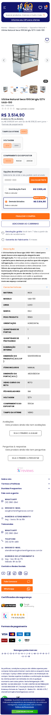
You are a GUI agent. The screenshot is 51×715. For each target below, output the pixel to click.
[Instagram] (20, 573)
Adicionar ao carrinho (25, 223)
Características (12, 287)
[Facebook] (9, 573)
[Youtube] (3, 573)
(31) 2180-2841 (11, 502)
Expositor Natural (37, 27)
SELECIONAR (25, 191)
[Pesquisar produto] (44, 15)
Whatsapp (9, 589)
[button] (47, 60)
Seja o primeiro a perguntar (25, 458)
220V (16, 145)
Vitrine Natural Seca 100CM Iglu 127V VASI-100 (22, 30)
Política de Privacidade (24, 707)
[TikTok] (15, 573)
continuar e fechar (24, 711)
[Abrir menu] (4, 8)
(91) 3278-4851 (12, 542)
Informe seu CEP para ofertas (25, 20)
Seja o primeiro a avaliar (25, 433)
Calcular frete (38, 180)
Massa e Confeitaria (18, 27)
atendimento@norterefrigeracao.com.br (23, 550)
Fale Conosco (10, 581)
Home (4, 27)
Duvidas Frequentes (11, 488)
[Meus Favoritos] (40, 7)
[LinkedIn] (26, 573)
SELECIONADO (25, 203)
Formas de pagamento (12, 124)
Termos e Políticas (10, 483)
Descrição (9, 249)
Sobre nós (6, 479)
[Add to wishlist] (47, 39)
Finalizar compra (25, 216)
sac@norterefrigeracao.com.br (19, 511)
